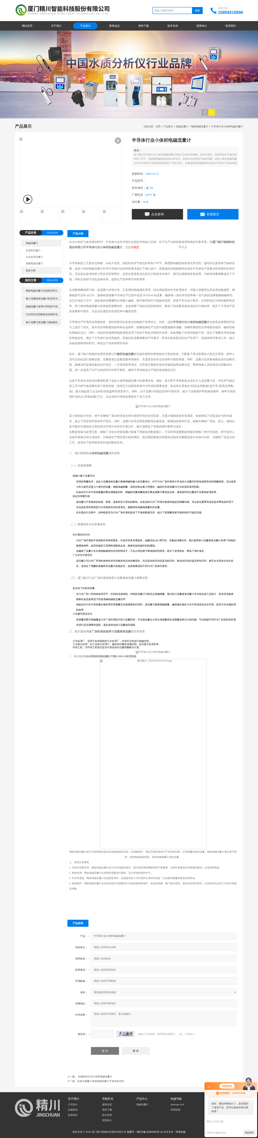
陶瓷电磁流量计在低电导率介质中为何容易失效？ (43, 290)
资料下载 (143, 25)
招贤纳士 (201, 25)
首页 (158, 126)
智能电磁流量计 (199, 126)
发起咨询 (249, 1132)
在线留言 (213, 214)
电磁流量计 (182, 126)
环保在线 (181, 1131)
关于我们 (56, 25)
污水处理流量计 (34, 257)
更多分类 (31, 270)
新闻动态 (114, 25)
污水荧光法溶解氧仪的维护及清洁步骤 (43, 314)
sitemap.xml (177, 1104)
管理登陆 (175, 1109)
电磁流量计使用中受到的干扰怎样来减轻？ (43, 306)
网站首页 (27, 25)
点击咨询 (157, 214)
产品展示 (85, 25)
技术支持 (172, 25)
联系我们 (231, 25)
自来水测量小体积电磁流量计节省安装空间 (100, 1081)
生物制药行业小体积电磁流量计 (95, 1076)
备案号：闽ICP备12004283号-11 (145, 1131)
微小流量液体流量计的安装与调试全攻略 (43, 298)
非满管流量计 (33, 250)
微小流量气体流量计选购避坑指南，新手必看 (43, 322)
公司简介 (73, 1104)
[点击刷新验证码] (125, 1034)
